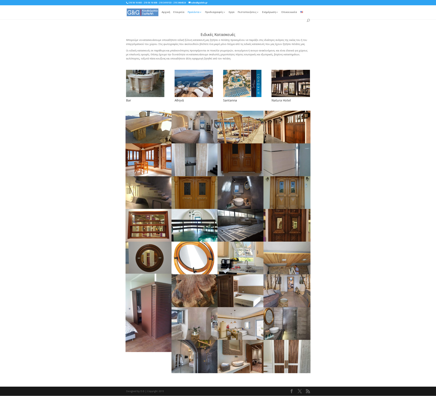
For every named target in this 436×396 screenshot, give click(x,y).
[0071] (195, 208)
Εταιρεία (178, 12)
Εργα (232, 12)
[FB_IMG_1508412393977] (241, 371)
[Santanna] (242, 83)
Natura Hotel (281, 100)
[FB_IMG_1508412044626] (241, 240)
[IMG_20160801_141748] (149, 350)
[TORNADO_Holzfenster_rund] (195, 273)
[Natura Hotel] (290, 83)
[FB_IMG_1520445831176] (195, 306)
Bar (128, 100)
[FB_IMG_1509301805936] (195, 142)
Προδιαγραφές (214, 12)
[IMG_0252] (149, 142)
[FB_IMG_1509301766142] (195, 371)
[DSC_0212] (149, 240)
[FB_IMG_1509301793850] (287, 339)
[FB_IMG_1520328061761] (195, 240)
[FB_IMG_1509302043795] (241, 339)
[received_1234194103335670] (287, 175)
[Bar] (145, 83)
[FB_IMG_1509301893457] (149, 208)
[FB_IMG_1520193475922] (241, 306)
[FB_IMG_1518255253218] (287, 306)
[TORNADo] (241, 273)
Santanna (230, 100)
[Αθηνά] (194, 83)
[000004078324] (287, 142)
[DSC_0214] (287, 240)
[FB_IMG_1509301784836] (241, 208)
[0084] (287, 208)
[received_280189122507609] (287, 273)
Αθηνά (179, 100)
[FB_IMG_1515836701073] (195, 339)
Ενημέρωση (269, 12)
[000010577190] (149, 175)
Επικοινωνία (289, 12)
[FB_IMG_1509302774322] (195, 175)
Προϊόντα (193, 12)
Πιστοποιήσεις (247, 12)
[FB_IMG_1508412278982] (287, 371)
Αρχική (166, 12)
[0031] (241, 175)
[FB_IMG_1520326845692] (241, 142)
